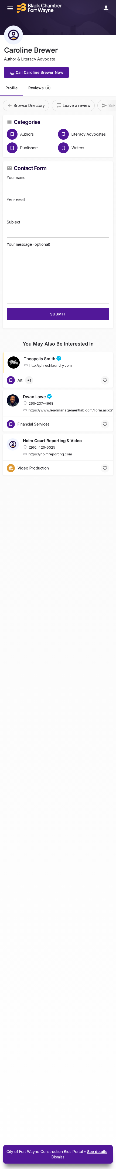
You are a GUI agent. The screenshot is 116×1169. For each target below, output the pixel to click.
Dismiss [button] (58, 1157)
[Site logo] (40, 8)
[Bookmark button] (105, 380)
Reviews (38, 87)
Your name (16, 177)
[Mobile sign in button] (106, 7)
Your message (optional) (28, 244)
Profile (11, 87)
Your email (16, 199)
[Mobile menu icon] (10, 8)
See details (97, 1151)
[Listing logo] (13, 34)
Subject (13, 222)
